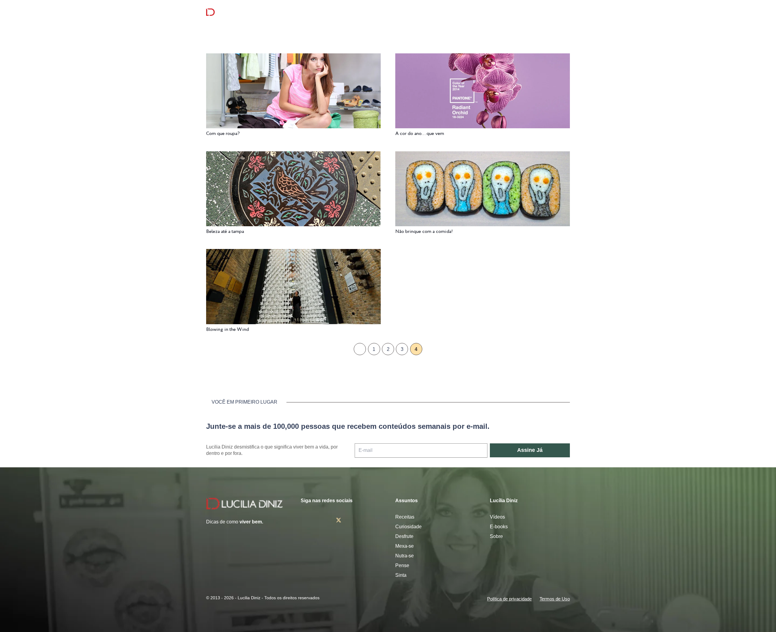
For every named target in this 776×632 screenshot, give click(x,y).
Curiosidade (408, 526)
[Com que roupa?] (293, 57)
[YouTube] (357, 520)
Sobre (496, 536)
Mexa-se (404, 546)
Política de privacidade (509, 598)
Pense (402, 565)
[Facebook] (321, 520)
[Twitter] (338, 520)
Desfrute (404, 536)
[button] (566, 12)
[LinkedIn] (374, 520)
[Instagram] (303, 520)
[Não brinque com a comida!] (482, 155)
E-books (499, 526)
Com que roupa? (223, 133)
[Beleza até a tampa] (293, 155)
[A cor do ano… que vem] (482, 57)
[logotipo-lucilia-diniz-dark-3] (231, 12)
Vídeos (497, 516)
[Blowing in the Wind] (293, 253)
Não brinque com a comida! (424, 231)
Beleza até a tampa (225, 231)
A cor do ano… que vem (419, 133)
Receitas (404, 516)
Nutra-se (404, 555)
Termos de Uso (555, 598)
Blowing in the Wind (227, 329)
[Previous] (360, 349)
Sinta (400, 575)
